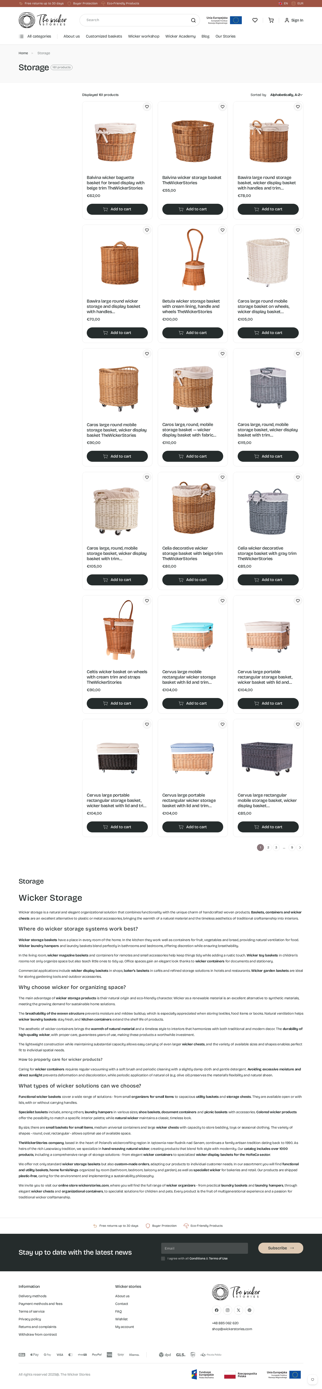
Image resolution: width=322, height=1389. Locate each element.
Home (23, 53)
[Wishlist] (255, 20)
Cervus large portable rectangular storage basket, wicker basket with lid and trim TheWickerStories (117, 800)
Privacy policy (30, 1319)
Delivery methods (32, 1296)
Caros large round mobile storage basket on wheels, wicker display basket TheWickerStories (263, 306)
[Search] (193, 20)
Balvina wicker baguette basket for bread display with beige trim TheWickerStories (115, 183)
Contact (121, 1303)
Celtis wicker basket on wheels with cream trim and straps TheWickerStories (117, 677)
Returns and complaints (37, 1326)
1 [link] (260, 847)
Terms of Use (218, 1258)
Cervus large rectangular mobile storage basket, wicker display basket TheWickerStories (267, 800)
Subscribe (277, 1248)
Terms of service (32, 1311)
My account (124, 1326)
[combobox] (140, 20)
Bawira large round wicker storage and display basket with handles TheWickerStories (113, 306)
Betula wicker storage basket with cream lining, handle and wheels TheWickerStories (191, 306)
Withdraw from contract (38, 1334)
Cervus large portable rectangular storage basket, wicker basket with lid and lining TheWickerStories (265, 677)
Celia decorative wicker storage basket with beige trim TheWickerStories (192, 553)
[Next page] (299, 847)
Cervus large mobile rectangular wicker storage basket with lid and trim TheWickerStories (189, 677)
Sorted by (258, 95)
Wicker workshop (143, 36)
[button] (271, 20)
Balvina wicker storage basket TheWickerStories (191, 180)
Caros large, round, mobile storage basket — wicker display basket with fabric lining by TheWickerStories (188, 430)
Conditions (197, 1258)
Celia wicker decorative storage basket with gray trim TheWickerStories (267, 553)
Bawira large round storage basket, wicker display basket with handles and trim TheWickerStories (267, 183)
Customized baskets (104, 36)
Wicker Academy (180, 36)
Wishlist (121, 1319)
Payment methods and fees (40, 1303)
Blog (205, 36)
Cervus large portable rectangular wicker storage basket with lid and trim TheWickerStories (189, 800)
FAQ (118, 1311)
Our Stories (225, 36)
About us (72, 36)
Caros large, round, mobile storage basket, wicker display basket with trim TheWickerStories (268, 430)
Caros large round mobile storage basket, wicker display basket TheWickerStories (117, 430)
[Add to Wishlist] (147, 106)
